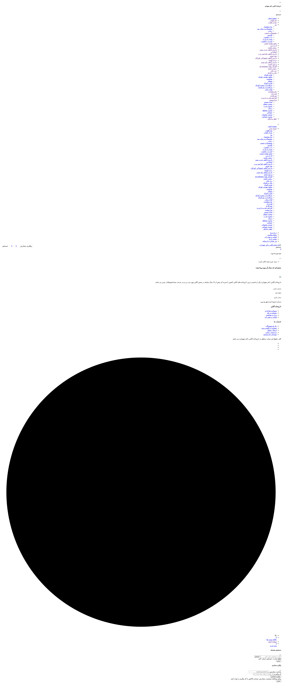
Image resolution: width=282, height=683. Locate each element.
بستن (278, 661)
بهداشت (269, 79)
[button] (278, 14)
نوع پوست (273, 100)
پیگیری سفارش (275, 676)
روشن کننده (272, 48)
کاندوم (270, 35)
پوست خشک (267, 104)
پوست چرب (268, 106)
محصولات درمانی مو (264, 29)
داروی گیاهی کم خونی (269, 62)
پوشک (270, 81)
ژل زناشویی (268, 37)
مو (276, 25)
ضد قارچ (273, 96)
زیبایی (270, 31)
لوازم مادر (268, 89)
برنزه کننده (273, 60)
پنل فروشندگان (271, 326)
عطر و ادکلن (272, 119)
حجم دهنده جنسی (270, 43)
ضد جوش (273, 56)
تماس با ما (273, 239)
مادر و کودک (272, 73)
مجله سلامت (272, 235)
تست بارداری (267, 39)
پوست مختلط (267, 110)
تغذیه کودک (268, 75)
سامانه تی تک (272, 313)
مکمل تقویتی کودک (265, 77)
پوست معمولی (267, 115)
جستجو (257, 656)
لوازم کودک (268, 83)
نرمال (270, 108)
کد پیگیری (277, 674)
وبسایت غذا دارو (271, 311)
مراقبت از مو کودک (265, 87)
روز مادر (273, 71)
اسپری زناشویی (266, 41)
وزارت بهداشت (271, 315)
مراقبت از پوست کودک (263, 85)
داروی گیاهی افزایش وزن (267, 54)
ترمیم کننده (272, 64)
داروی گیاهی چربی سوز (268, 50)
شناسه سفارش (275, 672)
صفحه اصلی (272, 18)
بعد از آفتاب (272, 22)
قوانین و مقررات (271, 237)
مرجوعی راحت (271, 332)
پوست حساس (267, 117)
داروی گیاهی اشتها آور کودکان (266, 58)
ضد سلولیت (272, 92)
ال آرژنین (273, 45)
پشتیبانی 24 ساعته (270, 334)
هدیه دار (274, 94)
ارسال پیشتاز (272, 330)
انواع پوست (268, 102)
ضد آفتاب (273, 20)
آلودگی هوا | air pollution (268, 66)
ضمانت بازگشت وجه (269, 328)
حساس (269, 112)
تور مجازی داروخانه (270, 241)
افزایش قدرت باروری (269, 98)
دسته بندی (273, 128)
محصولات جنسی (270, 33)
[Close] (280, 258)
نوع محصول (268, 27)
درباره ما (273, 233)
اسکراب (274, 52)
